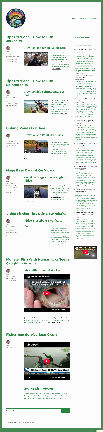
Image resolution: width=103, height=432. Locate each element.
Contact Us (82, 18)
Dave (7, 51)
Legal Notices (92, 18)
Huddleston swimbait (12, 187)
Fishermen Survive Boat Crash (31, 335)
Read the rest (56, 68)
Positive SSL (4, 431)
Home (74, 18)
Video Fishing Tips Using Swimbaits (36, 214)
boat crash (9, 350)
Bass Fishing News (83, 46)
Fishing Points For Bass (25, 128)
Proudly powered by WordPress (26, 422)
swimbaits (14, 232)
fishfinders (9, 143)
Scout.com (61, 195)
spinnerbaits (9, 101)
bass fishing (9, 185)
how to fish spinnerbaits (12, 100)
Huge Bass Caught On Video (30, 170)
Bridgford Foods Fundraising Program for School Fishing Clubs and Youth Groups (85, 214)
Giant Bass (15, 185)
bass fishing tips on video (12, 56)
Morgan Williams (55, 197)
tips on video (14, 63)
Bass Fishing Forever (11, 422)
